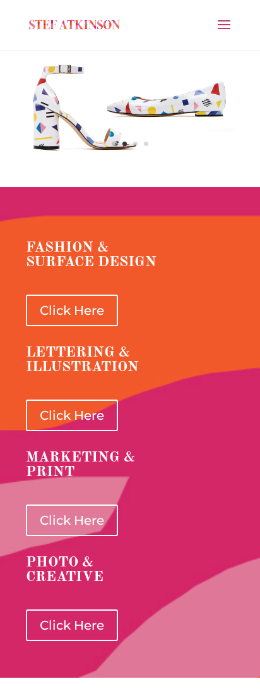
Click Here (72, 310)
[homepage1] (130, 152)
